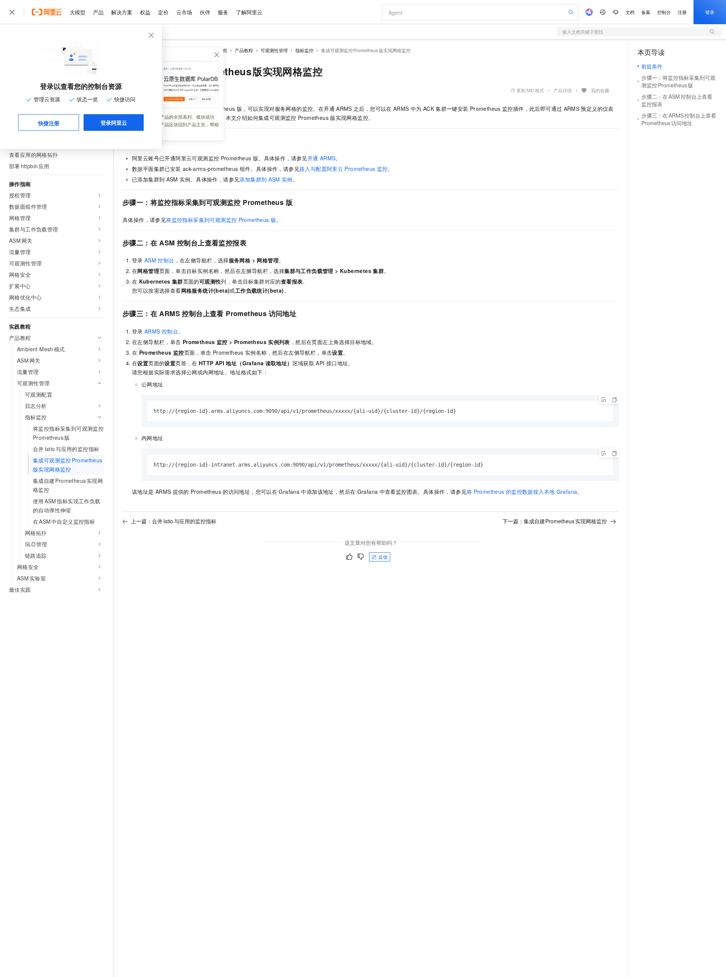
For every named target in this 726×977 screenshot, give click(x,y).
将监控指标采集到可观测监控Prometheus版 (221, 219)
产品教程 (244, 50)
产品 (98, 12)
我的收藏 (600, 90)
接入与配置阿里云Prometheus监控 (343, 168)
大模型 (77, 12)
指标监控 (304, 50)
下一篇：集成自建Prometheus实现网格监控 (555, 521)
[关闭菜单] (12, 12)
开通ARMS (321, 158)
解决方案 (121, 12)
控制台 (664, 12)
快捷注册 (48, 123)
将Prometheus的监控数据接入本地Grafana (522, 491)
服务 (223, 12)
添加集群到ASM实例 (265, 179)
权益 (145, 12)
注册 (682, 12)
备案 (645, 12)
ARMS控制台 (161, 331)
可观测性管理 (274, 50)
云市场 (184, 12)
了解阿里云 (249, 12)
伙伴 (205, 12)
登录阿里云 (114, 122)
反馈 (383, 557)
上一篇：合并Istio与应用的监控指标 (173, 521)
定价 (163, 12)
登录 (709, 12)
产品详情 (563, 90)
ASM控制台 (159, 260)
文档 (629, 12)
